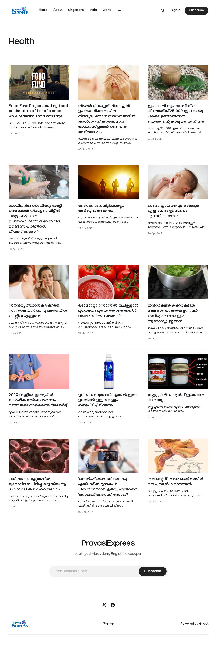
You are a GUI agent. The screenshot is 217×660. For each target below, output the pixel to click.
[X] (104, 605)
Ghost (203, 624)
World (107, 10)
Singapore (76, 10)
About (57, 10)
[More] (119, 10)
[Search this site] (162, 10)
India (93, 10)
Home (43, 10)
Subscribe (196, 11)
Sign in (175, 11)
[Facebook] (113, 605)
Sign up (108, 624)
